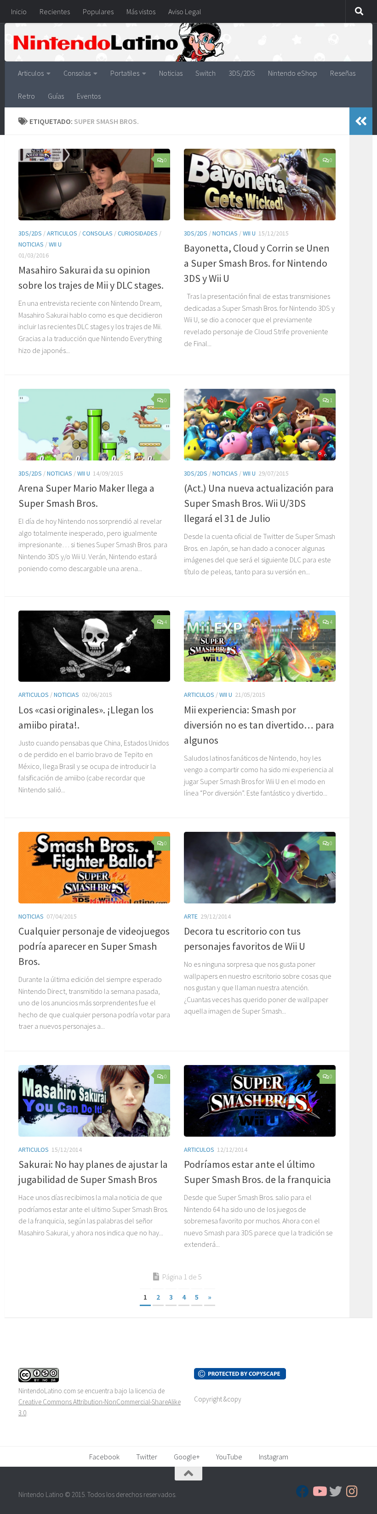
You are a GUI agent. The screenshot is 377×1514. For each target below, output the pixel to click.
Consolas (77, 73)
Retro (26, 96)
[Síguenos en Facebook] (302, 1491)
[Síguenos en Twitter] (335, 1491)
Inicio (19, 11)
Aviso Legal (184, 11)
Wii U (55, 244)
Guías (56, 96)
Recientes (55, 11)
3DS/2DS (241, 73)
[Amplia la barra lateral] (360, 121)
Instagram (273, 1456)
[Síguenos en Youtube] (319, 1491)
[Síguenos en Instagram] (352, 1491)
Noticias (171, 73)
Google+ (187, 1456)
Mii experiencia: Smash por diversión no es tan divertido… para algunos (259, 724)
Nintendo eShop (292, 73)
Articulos (31, 73)
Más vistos (140, 11)
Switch (205, 73)
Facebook (104, 1456)
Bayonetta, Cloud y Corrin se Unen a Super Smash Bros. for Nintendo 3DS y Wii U (257, 263)
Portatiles (124, 73)
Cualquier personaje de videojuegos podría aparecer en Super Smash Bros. (94, 946)
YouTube (229, 1456)
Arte (191, 916)
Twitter (146, 1456)
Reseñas (342, 73)
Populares (98, 11)
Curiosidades (138, 233)
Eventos (89, 96)
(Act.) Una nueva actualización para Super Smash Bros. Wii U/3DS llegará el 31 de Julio (259, 503)
